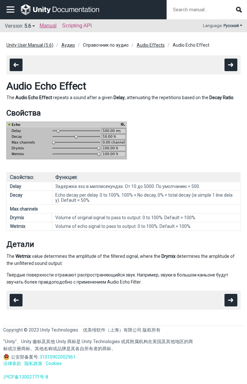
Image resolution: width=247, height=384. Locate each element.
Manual (48, 25)
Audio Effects (151, 45)
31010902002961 (58, 357)
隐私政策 (33, 363)
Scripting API (77, 25)
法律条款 (12, 363)
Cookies (54, 363)
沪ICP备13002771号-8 (25, 376)
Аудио (68, 45)
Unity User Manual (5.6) (29, 45)
